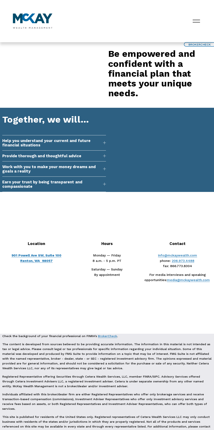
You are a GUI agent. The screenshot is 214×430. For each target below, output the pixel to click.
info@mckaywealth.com (177, 255)
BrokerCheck (107, 336)
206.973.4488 (183, 261)
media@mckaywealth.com (188, 280)
